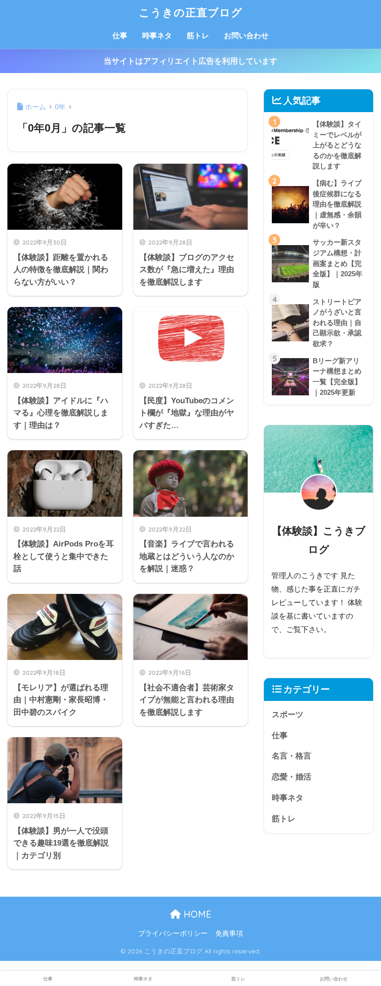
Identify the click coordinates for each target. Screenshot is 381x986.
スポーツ (287, 714)
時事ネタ (157, 36)
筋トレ (198, 36)
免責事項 (229, 933)
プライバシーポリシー (173, 933)
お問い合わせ (246, 36)
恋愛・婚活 (291, 777)
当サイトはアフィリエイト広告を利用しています (190, 61)
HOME (196, 914)
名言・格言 (291, 756)
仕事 (119, 36)
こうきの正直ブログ (191, 12)
